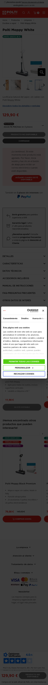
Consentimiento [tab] (10, 318)
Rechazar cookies (24, 374)
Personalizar (22, 368)
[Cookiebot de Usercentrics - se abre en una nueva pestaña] (28, 310)
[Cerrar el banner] (43, 311)
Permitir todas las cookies (24, 361)
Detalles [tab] (24, 318)
